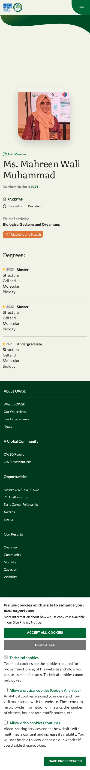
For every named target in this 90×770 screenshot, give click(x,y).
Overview (11, 547)
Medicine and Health (26, 234)
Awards (9, 512)
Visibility (10, 577)
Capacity (10, 569)
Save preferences (65, 761)
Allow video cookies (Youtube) (34, 723)
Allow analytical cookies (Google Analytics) (45, 690)
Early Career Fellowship (21, 504)
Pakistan (16, 199)
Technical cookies (24, 657)
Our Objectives (15, 412)
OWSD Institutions (17, 462)
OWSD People (14, 454)
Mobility (10, 562)
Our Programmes (16, 419)
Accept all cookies (45, 632)
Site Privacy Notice (27, 622)
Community (12, 555)
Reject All (45, 645)
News (8, 426)
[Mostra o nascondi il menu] (81, 7)
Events (8, 519)
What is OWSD (14, 404)
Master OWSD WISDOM (21, 490)
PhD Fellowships (16, 497)
